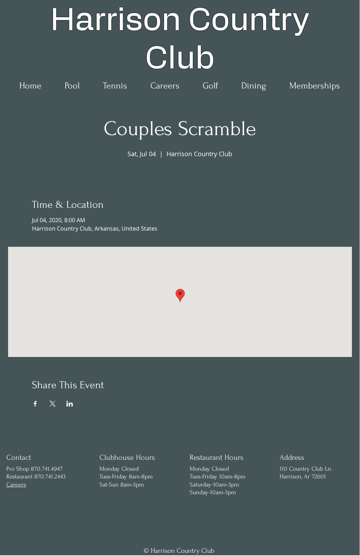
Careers (16, 484)
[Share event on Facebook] (35, 403)
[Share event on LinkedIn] (69, 403)
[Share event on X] (52, 403)
